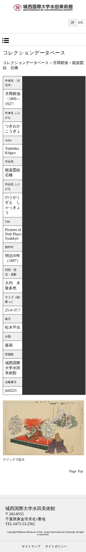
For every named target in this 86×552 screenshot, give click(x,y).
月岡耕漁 (60, 63)
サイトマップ (31, 546)
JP (72, 22)
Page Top (76, 471)
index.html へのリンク (43, 10)
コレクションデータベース (26, 63)
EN (80, 22)
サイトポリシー (56, 546)
